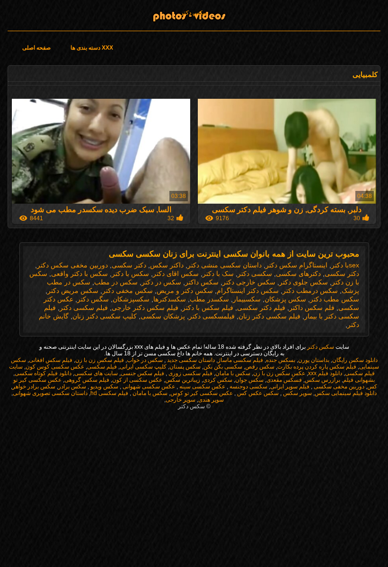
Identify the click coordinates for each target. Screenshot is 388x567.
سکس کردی (217, 380)
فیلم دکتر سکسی (261, 307)
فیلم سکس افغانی (50, 360)
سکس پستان (185, 366)
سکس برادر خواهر (33, 386)
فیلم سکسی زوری (189, 373)
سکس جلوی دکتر (303, 282)
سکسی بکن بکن (222, 366)
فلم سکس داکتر (312, 307)
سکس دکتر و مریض (185, 290)
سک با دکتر (218, 273)
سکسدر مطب (209, 299)
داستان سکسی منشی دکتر (224, 265)
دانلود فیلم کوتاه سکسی (43, 373)
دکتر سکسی (342, 273)
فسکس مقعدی (284, 380)
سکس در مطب (116, 282)
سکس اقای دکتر (176, 273)
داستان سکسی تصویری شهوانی (50, 393)
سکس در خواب (145, 360)
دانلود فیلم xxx (325, 373)
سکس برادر (72, 386)
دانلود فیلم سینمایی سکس (346, 393)
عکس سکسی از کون (137, 380)
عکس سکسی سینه (201, 386)
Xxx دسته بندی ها (92, 47)
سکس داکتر (202, 282)
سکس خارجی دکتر (248, 282)
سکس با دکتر (130, 273)
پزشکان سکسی (163, 316)
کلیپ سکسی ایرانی (143, 366)
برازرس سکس (322, 380)
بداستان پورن (313, 360)
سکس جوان (249, 380)
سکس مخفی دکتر (127, 290)
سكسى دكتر (255, 273)
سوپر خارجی (180, 399)
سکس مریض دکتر (72, 290)
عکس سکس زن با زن (279, 373)
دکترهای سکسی (298, 273)
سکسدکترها (169, 299)
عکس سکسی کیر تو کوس (201, 393)
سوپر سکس (297, 393)
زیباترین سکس (182, 380)
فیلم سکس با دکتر (207, 307)
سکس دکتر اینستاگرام (248, 290)
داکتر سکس (167, 265)
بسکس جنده (280, 360)
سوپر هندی (211, 399)
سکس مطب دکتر (334, 299)
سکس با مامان (232, 373)
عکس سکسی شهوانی (148, 386)
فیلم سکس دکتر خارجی (145, 307)
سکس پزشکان (285, 299)
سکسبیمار (247, 299)
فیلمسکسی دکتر (212, 316)
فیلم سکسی (102, 366)
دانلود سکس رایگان (355, 360)
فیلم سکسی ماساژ (240, 360)
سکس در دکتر (161, 282)
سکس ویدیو (103, 386)
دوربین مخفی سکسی (338, 386)
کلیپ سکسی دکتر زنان (104, 316)
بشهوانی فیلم (359, 380)
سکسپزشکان (131, 299)
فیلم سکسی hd (109, 393)
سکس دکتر (194, 12)
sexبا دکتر (345, 265)
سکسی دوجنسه (247, 386)
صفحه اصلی (36, 47)
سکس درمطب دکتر (310, 290)
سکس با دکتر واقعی (79, 273)
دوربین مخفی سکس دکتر (72, 265)
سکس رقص (259, 366)
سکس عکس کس (257, 393)
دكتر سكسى (129, 265)
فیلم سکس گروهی (86, 380)
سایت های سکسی (96, 373)
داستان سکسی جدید (190, 360)
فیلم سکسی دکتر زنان (269, 316)
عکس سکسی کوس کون (55, 366)
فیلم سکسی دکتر (84, 307)
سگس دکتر (93, 299)
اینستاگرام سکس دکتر (296, 265)
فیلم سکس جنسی (142, 373)
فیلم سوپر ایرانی (289, 386)
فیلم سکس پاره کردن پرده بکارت (316, 366)
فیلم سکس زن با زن (99, 360)
